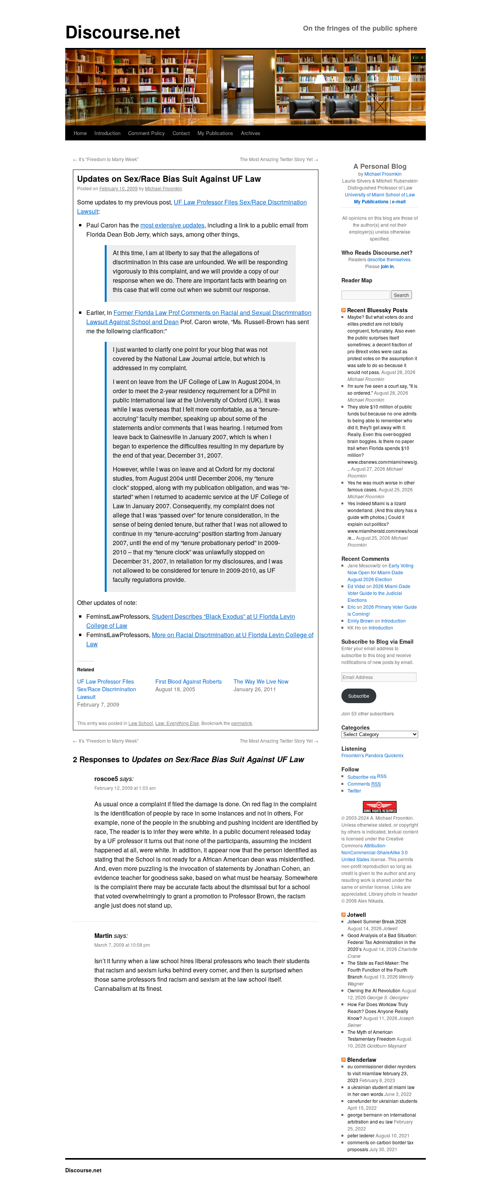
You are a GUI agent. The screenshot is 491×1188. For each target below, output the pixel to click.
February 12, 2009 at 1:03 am (125, 787)
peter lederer (361, 1135)
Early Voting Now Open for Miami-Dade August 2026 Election (381, 572)
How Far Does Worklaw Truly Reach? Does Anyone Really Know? (378, 1011)
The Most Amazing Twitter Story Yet (279, 159)
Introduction (107, 133)
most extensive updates (172, 225)
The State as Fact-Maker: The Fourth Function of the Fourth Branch (378, 969)
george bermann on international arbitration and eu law (382, 1118)
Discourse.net (122, 31)
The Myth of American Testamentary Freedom (371, 1035)
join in (387, 266)
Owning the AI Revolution (374, 990)
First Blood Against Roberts (188, 681)
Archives (250, 133)
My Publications (215, 133)
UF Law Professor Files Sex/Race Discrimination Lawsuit (106, 688)
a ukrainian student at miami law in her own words (381, 1090)
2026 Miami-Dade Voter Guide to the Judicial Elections (379, 593)
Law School (141, 723)
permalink (241, 723)
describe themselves (388, 259)
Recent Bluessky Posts (377, 310)
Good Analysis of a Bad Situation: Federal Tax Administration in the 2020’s (382, 942)
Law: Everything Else (177, 723)
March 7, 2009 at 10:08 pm (122, 944)
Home (80, 133)
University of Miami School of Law (380, 194)
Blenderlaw (361, 1059)
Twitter (354, 790)
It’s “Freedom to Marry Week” (105, 159)
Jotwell (356, 914)
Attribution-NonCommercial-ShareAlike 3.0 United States (374, 852)
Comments (364, 783)
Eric (352, 606)
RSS (382, 776)
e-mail (398, 201)
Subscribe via (362, 776)
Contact (181, 133)
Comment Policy (146, 133)
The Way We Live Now (261, 681)
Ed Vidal (356, 586)
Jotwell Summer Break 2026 (377, 921)
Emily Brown (361, 620)
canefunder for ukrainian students (382, 1100)
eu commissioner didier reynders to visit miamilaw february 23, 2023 (382, 1073)
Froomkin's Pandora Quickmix (372, 755)
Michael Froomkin (163, 188)
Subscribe (358, 695)
